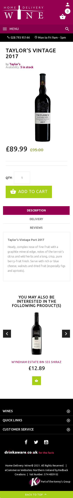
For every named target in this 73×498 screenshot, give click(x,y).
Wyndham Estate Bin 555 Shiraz (36, 362)
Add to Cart (32, 191)
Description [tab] (36, 210)
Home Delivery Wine (18, 465)
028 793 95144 (20, 37)
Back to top (34, 494)
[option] (36, 107)
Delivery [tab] (36, 219)
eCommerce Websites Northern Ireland (30, 470)
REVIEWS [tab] (36, 227)
